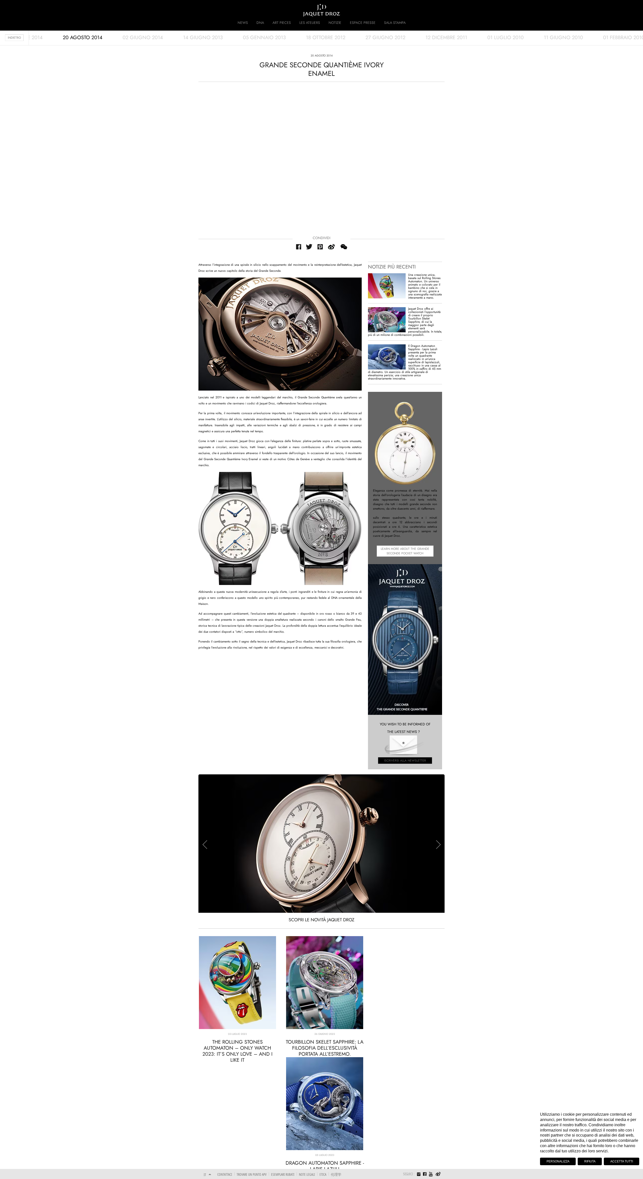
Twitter (309, 246)
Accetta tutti (621, 1161)
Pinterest (320, 246)
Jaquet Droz (200, 10)
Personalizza (558, 1161)
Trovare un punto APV (251, 1174)
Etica (322, 1174)
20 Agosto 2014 (82, 37)
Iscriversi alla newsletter (405, 760)
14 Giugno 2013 (203, 37)
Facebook (298, 246)
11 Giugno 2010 (563, 37)
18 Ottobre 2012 (325, 37)
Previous (204, 844)
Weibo (438, 1174)
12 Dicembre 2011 (446, 37)
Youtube (431, 1174)
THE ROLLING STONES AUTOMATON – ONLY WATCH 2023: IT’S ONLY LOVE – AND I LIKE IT (237, 1051)
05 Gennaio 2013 (264, 37)
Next (438, 844)
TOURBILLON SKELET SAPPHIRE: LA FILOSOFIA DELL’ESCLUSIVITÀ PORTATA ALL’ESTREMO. (324, 1048)
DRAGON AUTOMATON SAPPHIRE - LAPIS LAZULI (325, 1166)
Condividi (321, 237)
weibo (331, 246)
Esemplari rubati (282, 1174)
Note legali (307, 1174)
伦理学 (336, 1174)
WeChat (343, 246)
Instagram (418, 1174)
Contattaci (224, 1174)
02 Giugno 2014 (143, 37)
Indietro (14, 37)
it (205, 1174)
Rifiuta (590, 1161)
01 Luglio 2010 (505, 37)
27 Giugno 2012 (385, 37)
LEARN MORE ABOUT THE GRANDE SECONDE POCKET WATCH (405, 551)
